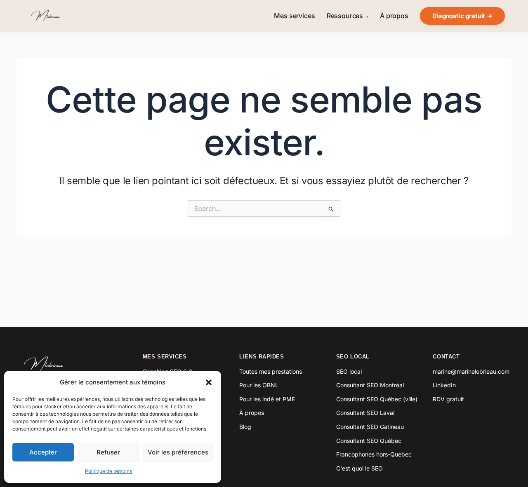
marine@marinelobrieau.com (471, 371)
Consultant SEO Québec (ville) (376, 399)
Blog (245, 426)
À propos (394, 16)
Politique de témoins (108, 471)
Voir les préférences (178, 452)
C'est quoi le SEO (359, 468)
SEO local (349, 371)
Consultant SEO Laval (365, 412)
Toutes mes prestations (270, 371)
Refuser (108, 452)
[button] (209, 382)
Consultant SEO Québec (368, 440)
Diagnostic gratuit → (462, 16)
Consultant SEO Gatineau (370, 426)
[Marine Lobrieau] (70, 365)
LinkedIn (444, 385)
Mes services (294, 16)
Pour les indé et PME (267, 399)
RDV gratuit (448, 399)
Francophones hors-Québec (374, 454)
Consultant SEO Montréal (370, 385)
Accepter (43, 452)
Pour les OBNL (258, 385)
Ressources (347, 16)
